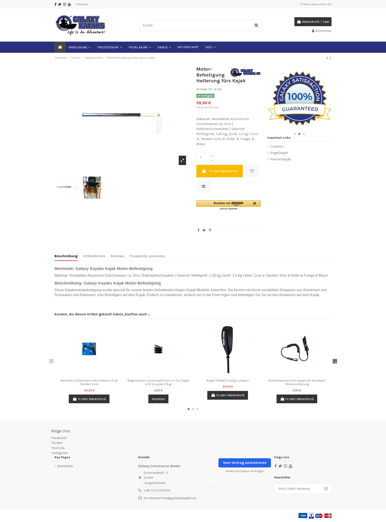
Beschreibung (66, 256)
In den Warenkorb (223, 171)
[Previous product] (327, 58)
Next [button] (335, 361)
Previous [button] (51, 361)
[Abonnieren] (326, 489)
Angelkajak (279, 153)
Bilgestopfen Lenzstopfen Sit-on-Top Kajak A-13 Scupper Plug (158, 382)
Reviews (117, 256)
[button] (228, 205)
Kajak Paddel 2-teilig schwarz (227, 380)
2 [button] (299, 134)
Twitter (57, 443)
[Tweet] (204, 230)
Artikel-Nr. (204, 89)
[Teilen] (198, 230)
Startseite (82, 4)
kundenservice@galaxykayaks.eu (170, 498)
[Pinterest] (210, 230)
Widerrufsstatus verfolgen (245, 471)
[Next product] (330, 58)
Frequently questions (147, 256)
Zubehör (277, 146)
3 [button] (304, 134)
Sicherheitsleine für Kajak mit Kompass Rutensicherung (297, 382)
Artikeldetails (94, 256)
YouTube (58, 448)
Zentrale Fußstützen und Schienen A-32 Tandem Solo (89, 382)
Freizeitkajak (280, 159)
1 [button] (295, 134)
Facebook (59, 438)
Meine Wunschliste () (317, 4)
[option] (122, 117)
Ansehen (158, 399)
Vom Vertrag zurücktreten (244, 462)
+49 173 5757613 (157, 490)
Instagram (59, 453)
